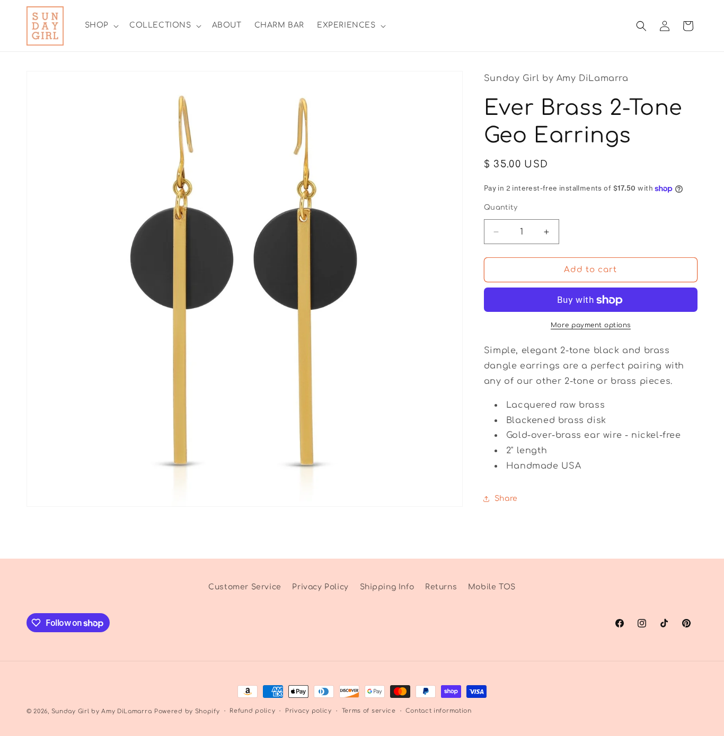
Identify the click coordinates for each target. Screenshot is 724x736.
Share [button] (506, 499)
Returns (441, 587)
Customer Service (244, 587)
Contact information (438, 710)
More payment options (591, 325)
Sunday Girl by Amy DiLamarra (101, 711)
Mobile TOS (492, 587)
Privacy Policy (320, 587)
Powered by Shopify (187, 711)
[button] (100, 25)
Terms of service (369, 710)
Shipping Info (387, 587)
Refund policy (252, 710)
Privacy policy (308, 710)
